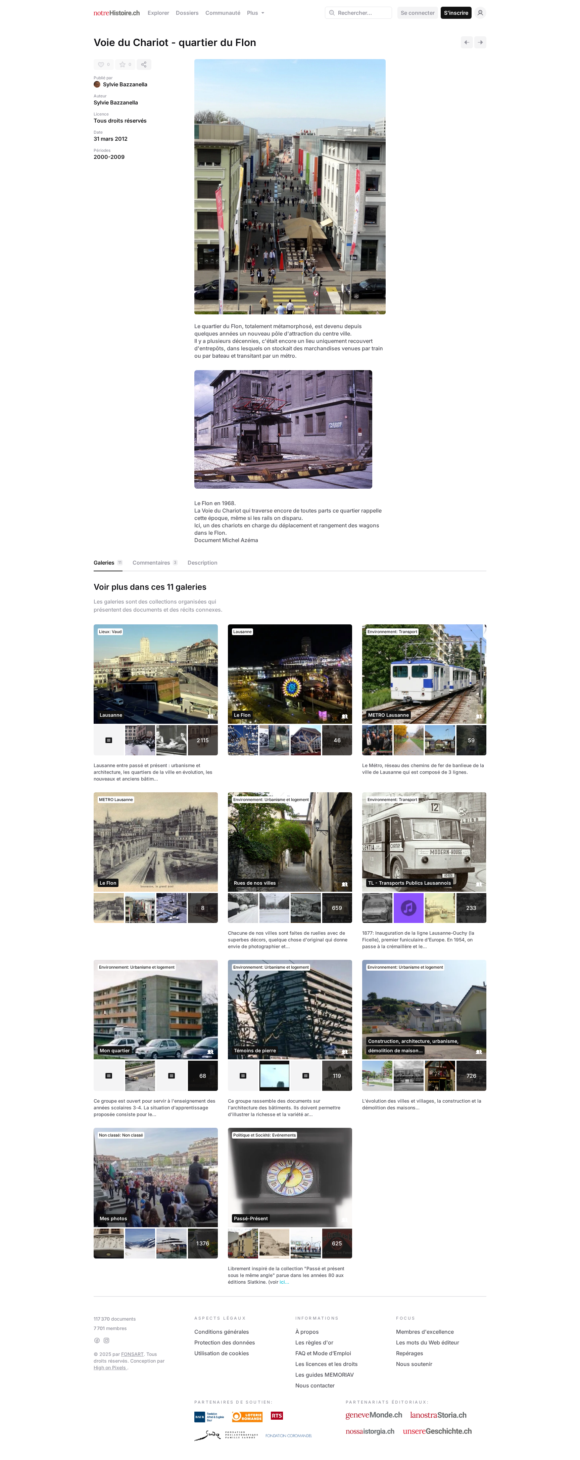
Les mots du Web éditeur (427, 1342)
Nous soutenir (414, 1364)
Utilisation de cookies (221, 1353)
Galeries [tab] (108, 562)
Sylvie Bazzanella (125, 84)
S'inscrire (456, 12)
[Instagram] (106, 1340)
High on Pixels (110, 1367)
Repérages (409, 1353)
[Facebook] (97, 1340)
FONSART (132, 1354)
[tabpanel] (290, 932)
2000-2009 (109, 156)
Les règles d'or (314, 1342)
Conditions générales (221, 1331)
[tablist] (290, 563)
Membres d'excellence (425, 1331)
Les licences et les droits (326, 1364)
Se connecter (418, 12)
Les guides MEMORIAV (324, 1374)
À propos (307, 1331)
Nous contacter (315, 1385)
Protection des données (224, 1342)
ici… (284, 1282)
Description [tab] (203, 562)
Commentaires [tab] (155, 562)
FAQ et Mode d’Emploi (323, 1353)
